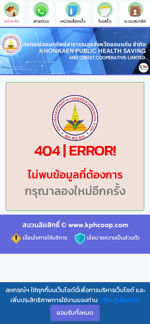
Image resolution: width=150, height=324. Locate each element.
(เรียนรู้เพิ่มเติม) (119, 299)
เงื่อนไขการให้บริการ (44, 238)
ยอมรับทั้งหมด (75, 312)
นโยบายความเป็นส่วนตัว (112, 238)
